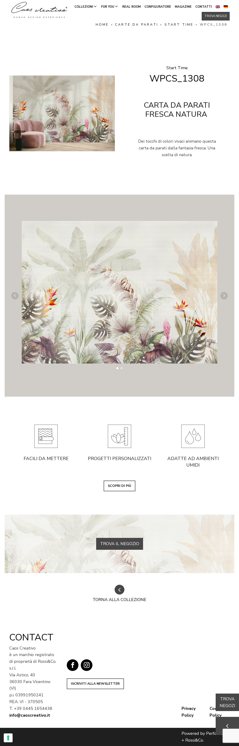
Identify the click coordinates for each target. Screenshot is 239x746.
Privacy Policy (189, 712)
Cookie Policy (216, 712)
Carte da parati (136, 24)
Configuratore (157, 7)
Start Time (179, 24)
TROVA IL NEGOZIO (119, 544)
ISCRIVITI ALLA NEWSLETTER (95, 683)
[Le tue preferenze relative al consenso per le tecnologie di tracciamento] (8, 737)
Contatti (203, 7)
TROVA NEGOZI (215, 16)
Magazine (183, 7)
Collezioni (83, 7)
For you (107, 7)
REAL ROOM (131, 7)
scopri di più (119, 486)
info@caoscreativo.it (29, 715)
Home (102, 24)
